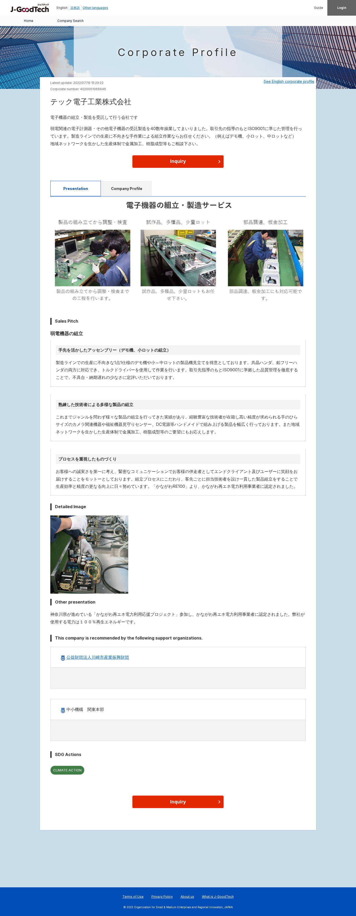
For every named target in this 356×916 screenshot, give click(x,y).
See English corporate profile (289, 81)
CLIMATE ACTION (67, 770)
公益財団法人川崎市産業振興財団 (97, 657)
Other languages (95, 8)
